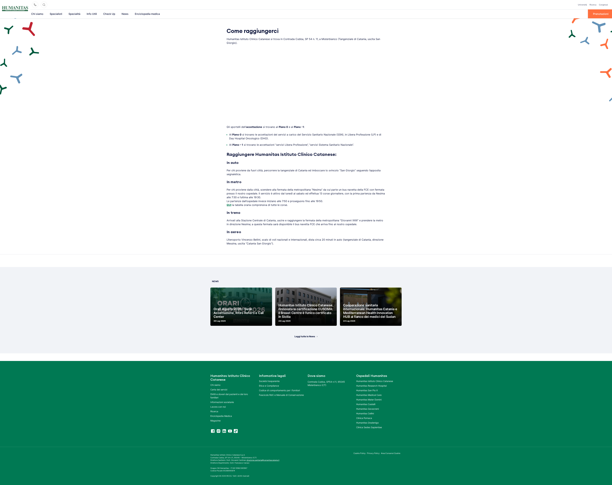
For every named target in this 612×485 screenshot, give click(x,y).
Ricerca (593, 5)
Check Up (109, 13)
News (125, 13)
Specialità (74, 13)
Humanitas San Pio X (367, 390)
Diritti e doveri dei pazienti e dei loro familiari (229, 396)
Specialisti (56, 13)
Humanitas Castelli (365, 404)
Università (582, 5)
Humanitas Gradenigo (367, 422)
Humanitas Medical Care (369, 395)
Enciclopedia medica (147, 13)
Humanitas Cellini (365, 413)
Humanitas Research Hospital (371, 385)
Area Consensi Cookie (390, 453)
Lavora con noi (218, 406)
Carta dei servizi (218, 389)
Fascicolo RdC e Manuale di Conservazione (281, 395)
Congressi (603, 5)
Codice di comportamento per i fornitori (279, 390)
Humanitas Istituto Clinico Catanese (374, 381)
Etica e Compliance (269, 385)
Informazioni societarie (222, 402)
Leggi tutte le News (305, 336)
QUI (229, 205)
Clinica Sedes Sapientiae (369, 427)
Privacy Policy (373, 453)
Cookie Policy (359, 453)
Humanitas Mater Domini (369, 399)
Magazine (215, 420)
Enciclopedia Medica (221, 416)
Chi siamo (37, 13)
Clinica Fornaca (364, 418)
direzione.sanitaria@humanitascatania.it (263, 460)
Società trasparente (269, 381)
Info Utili (92, 13)
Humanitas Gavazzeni (367, 408)
